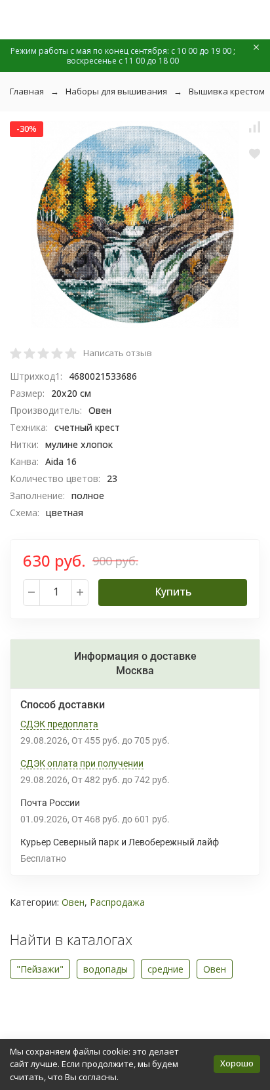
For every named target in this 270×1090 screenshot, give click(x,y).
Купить (173, 591)
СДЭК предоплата (59, 724)
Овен (73, 902)
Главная (27, 91)
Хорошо (237, 1063)
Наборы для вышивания (116, 91)
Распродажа (117, 902)
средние (165, 969)
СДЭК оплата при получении (82, 763)
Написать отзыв (117, 353)
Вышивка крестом (227, 91)
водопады (105, 969)
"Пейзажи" (40, 969)
